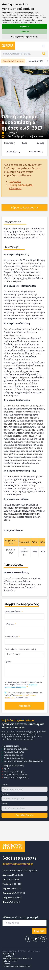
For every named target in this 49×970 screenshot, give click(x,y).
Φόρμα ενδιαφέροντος (25, 207)
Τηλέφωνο (10, 624)
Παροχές (40, 143)
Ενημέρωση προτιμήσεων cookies (17, 966)
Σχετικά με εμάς (9, 953)
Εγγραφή (39, 931)
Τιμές (24, 143)
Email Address (12, 636)
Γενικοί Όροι (8, 956)
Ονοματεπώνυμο (14, 611)
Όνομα (5, 784)
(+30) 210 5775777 (20, 858)
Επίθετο (5, 794)
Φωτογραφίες (36, 151)
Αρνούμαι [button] (24, 32)
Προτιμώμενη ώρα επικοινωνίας (20, 649)
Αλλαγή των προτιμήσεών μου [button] (24, 37)
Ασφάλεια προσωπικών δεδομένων (17, 958)
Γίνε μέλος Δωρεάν (24, 815)
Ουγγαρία (11, 133)
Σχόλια (8, 661)
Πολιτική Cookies (10, 961)
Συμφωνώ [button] (24, 26)
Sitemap (6, 963)
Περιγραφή (9, 143)
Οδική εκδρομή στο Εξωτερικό (24, 136)
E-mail (4, 803)
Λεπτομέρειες (13, 151)
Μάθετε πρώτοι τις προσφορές (21, 917)
